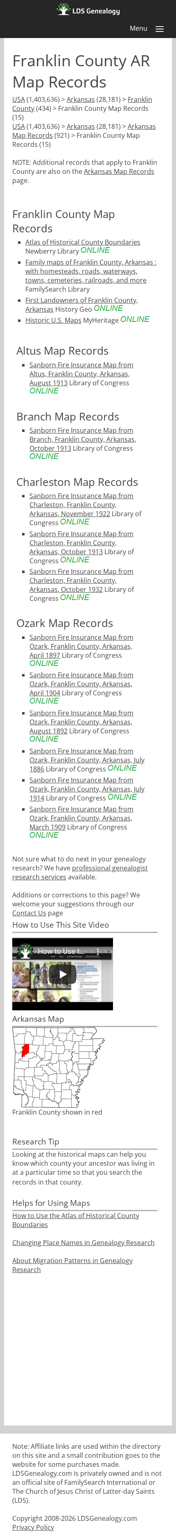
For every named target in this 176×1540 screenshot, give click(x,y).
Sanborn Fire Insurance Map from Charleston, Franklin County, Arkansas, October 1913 (81, 542)
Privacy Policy (33, 1527)
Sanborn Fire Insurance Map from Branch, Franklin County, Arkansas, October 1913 (82, 439)
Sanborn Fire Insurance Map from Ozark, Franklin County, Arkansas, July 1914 (86, 789)
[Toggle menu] (160, 29)
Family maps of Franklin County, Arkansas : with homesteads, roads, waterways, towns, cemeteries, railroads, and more (90, 271)
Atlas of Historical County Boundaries (82, 242)
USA (18, 99)
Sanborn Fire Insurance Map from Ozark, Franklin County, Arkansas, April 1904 (81, 683)
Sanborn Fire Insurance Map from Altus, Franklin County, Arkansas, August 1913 (81, 373)
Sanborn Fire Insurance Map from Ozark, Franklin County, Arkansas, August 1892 (81, 721)
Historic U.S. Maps (53, 320)
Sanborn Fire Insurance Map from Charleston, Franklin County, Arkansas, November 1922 (81, 504)
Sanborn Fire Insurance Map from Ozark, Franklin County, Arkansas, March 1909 (81, 818)
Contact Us (29, 912)
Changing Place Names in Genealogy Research (83, 1242)
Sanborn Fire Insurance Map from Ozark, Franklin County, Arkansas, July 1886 (86, 759)
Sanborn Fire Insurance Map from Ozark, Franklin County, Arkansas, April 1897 (81, 646)
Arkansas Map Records (119, 171)
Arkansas (81, 99)
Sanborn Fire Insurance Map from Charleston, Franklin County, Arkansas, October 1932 (81, 580)
